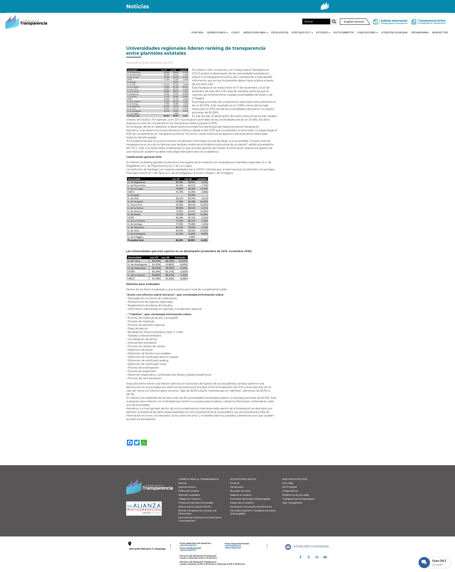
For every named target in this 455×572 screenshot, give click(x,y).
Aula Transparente (292, 502)
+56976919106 (233, 545)
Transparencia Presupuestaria (298, 499)
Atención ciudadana (189, 495)
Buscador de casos (240, 491)
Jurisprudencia (290, 491)
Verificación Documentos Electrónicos (251, 506)
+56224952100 (188, 550)
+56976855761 (233, 548)
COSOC (235, 32)
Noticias (182, 483)
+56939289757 (188, 545)
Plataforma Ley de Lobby (295, 495)
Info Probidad (289, 487)
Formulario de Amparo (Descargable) (250, 499)
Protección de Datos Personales (195, 502)
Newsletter (440, 32)
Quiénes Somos (216, 32)
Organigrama (420, 32)
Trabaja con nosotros (189, 499)
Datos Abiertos (344, 32)
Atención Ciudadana (394, 32)
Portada (197, 32)
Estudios (322, 32)
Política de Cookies (188, 491)
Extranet (234, 483)
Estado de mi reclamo (242, 502)
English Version (354, 21)
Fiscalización (279, 32)
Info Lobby (287, 483)
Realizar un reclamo (241, 495)
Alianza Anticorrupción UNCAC (194, 506)
